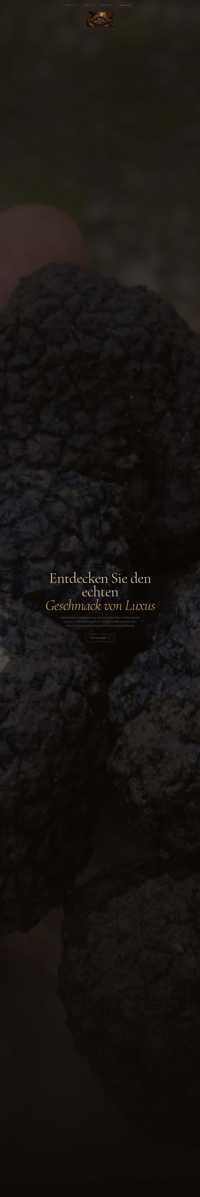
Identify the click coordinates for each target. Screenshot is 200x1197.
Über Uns (89, 5)
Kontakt (106, 5)
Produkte (71, 5)
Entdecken (98, 638)
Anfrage (125, 5)
